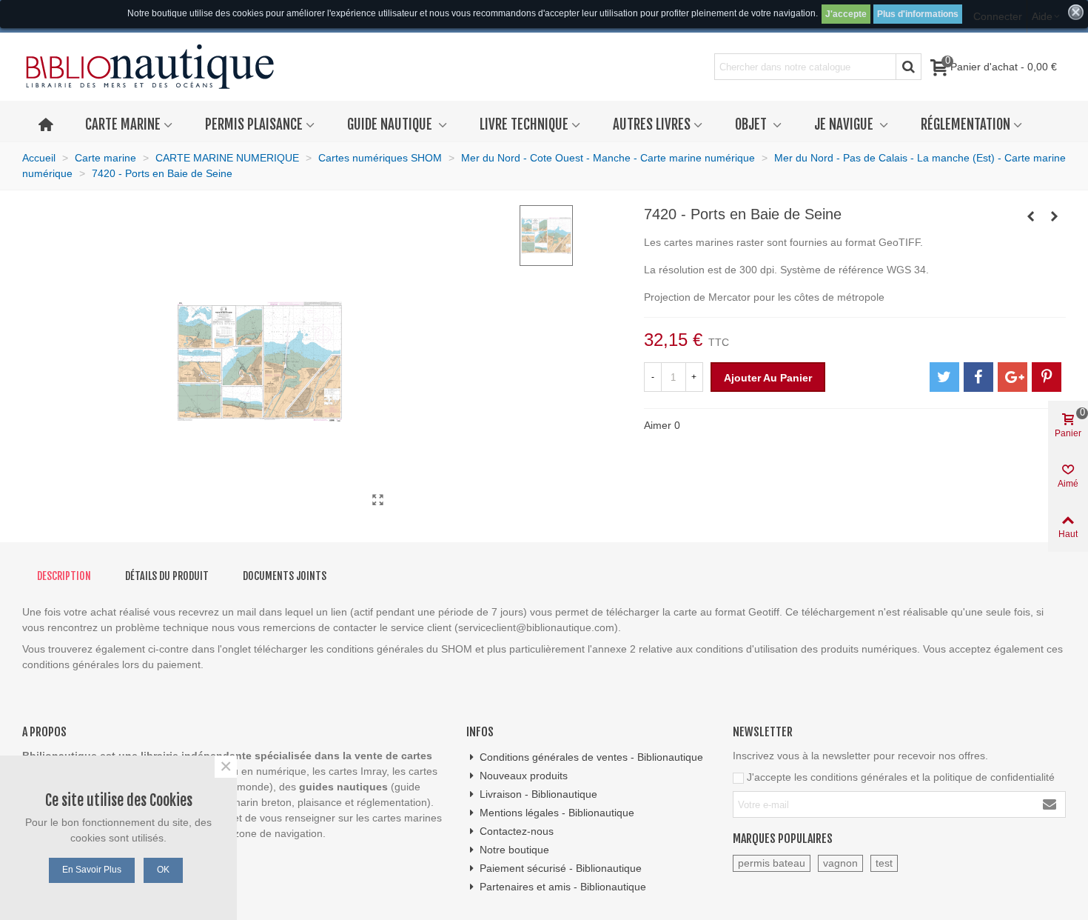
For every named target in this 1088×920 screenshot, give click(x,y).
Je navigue (845, 124)
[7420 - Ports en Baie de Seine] (378, 500)
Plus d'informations (917, 14)
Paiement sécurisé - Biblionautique (561, 868)
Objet (752, 124)
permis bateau (771, 863)
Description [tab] (64, 576)
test (884, 863)
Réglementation (965, 124)
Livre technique (524, 124)
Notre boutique (514, 850)
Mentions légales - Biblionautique (557, 813)
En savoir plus (91, 869)
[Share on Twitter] (944, 377)
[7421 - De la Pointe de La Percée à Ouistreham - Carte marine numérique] (1055, 216)
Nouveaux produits (524, 775)
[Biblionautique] (150, 67)
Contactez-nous (517, 831)
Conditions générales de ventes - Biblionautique (591, 757)
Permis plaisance (254, 124)
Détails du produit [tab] (167, 576)
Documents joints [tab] (284, 576)
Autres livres (652, 124)
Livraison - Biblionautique (538, 794)
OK (163, 869)
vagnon (840, 863)
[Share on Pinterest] (1046, 377)
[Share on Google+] (1012, 377)
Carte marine (123, 124)
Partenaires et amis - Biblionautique (563, 887)
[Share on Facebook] (978, 377)
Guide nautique (391, 124)
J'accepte (846, 14)
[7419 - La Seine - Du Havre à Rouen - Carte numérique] (1031, 216)
